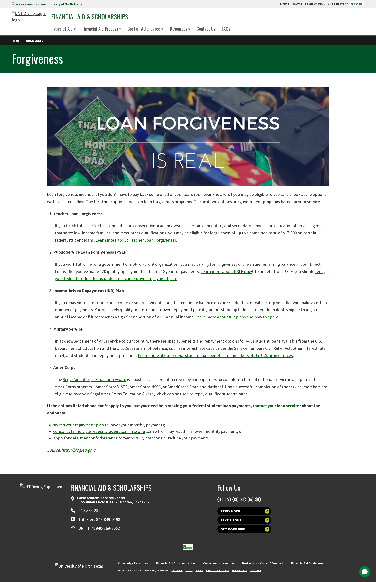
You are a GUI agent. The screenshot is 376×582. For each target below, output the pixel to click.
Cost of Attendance (143, 28)
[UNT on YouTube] (235, 499)
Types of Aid (62, 28)
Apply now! (230, 511)
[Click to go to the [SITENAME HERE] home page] (29, 16)
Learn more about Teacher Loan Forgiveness (136, 240)
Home (15, 41)
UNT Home (255, 570)
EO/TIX (189, 570)
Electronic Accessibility (217, 570)
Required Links (239, 570)
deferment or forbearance (94, 438)
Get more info (233, 529)
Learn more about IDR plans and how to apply (236, 317)
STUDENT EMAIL (315, 4)
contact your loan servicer (277, 405)
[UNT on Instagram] (243, 499)
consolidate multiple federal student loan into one (99, 431)
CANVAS (297, 4)
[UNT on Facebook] (220, 499)
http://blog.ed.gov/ (78, 450)
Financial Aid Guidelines (307, 563)
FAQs (226, 28)
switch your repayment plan (78, 425)
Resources (178, 28)
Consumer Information (218, 563)
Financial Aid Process (100, 28)
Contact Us (206, 28)
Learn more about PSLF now (226, 271)
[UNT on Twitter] (228, 499)
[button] (364, 571)
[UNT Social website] (258, 499)
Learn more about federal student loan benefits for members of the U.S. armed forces (215, 355)
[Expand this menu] (74, 29)
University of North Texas (64, 4)
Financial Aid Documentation (175, 563)
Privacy (199, 570)
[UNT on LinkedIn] (250, 499)
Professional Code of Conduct (262, 563)
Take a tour (231, 520)
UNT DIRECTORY (338, 4)
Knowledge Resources (133, 563)
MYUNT (284, 4)
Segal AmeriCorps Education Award (94, 379)
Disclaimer (177, 570)
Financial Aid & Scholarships (89, 16)
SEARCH (358, 3)
